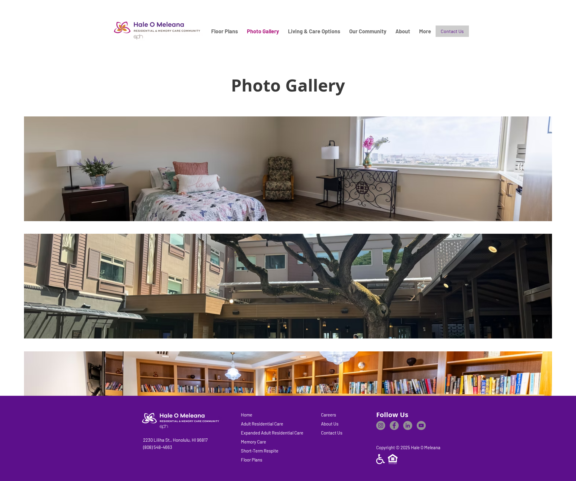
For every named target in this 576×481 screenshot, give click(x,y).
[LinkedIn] (407, 425)
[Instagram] (380, 425)
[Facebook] (394, 425)
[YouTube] (421, 425)
